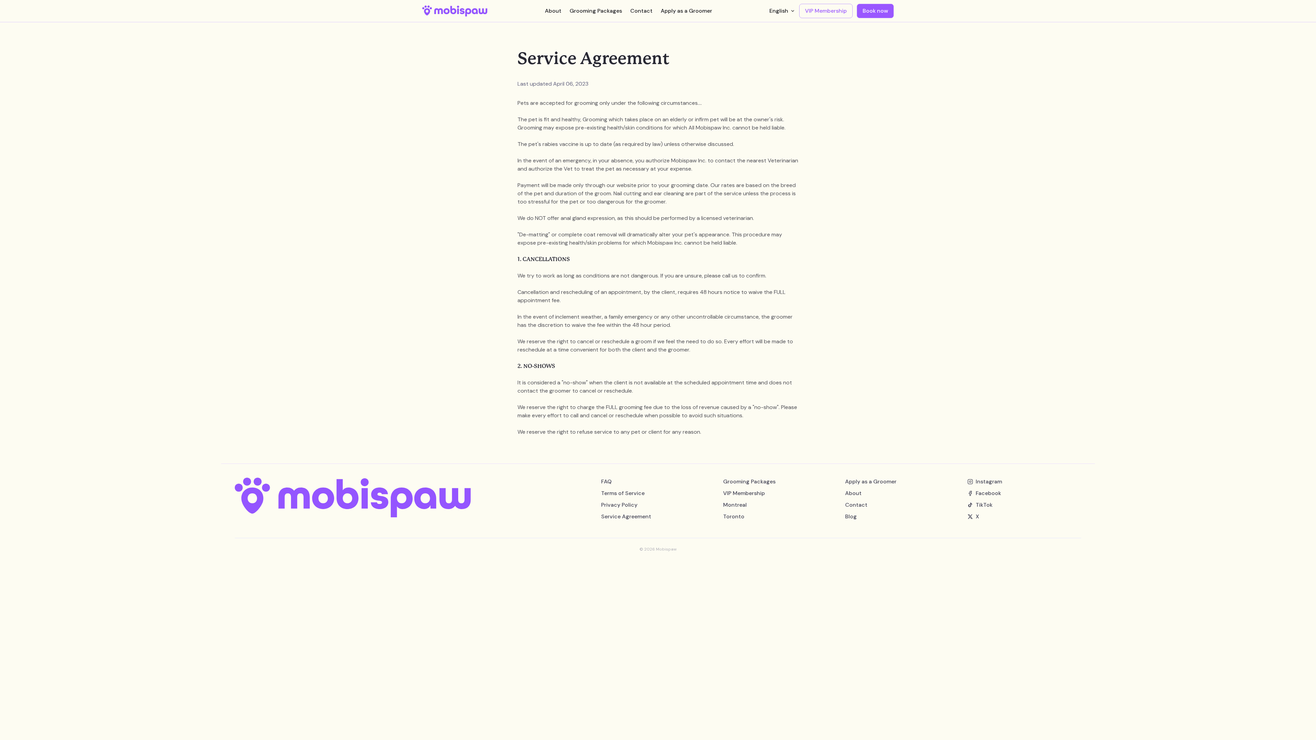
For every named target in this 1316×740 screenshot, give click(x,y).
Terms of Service (623, 493)
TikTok (984, 504)
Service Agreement (626, 516)
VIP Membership (826, 10)
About (553, 10)
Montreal (735, 504)
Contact (641, 10)
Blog (851, 516)
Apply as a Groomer (686, 10)
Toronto (733, 516)
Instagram (989, 481)
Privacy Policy (619, 504)
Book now (875, 10)
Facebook (988, 493)
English (778, 10)
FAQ (606, 481)
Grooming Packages (596, 10)
